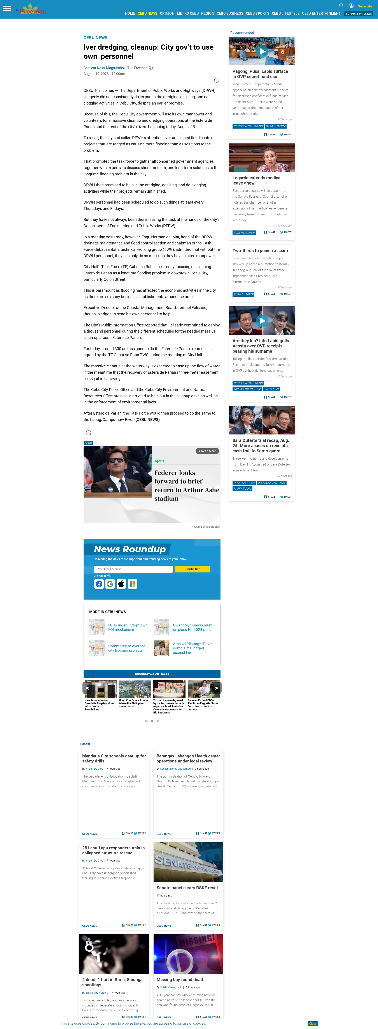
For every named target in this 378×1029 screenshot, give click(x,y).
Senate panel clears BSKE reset (187, 887)
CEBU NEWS (147, 13)
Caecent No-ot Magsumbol (104, 68)
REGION (207, 13)
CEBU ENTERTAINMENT (321, 13)
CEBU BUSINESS (230, 13)
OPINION (167, 13)
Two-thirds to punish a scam (260, 250)
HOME (130, 13)
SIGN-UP (193, 569)
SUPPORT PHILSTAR (359, 13)
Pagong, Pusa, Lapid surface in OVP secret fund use (260, 74)
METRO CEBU (188, 13)
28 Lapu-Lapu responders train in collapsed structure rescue (113, 850)
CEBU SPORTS (257, 13)
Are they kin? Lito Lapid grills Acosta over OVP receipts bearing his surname (261, 346)
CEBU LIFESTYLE (286, 13)
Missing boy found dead (180, 979)
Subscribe (365, 6)
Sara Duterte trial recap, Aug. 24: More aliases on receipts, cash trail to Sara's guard (261, 445)
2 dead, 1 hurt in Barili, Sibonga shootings (112, 982)
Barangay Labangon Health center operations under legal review (188, 758)
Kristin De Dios (94, 768)
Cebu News (95, 37)
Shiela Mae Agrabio (97, 992)
